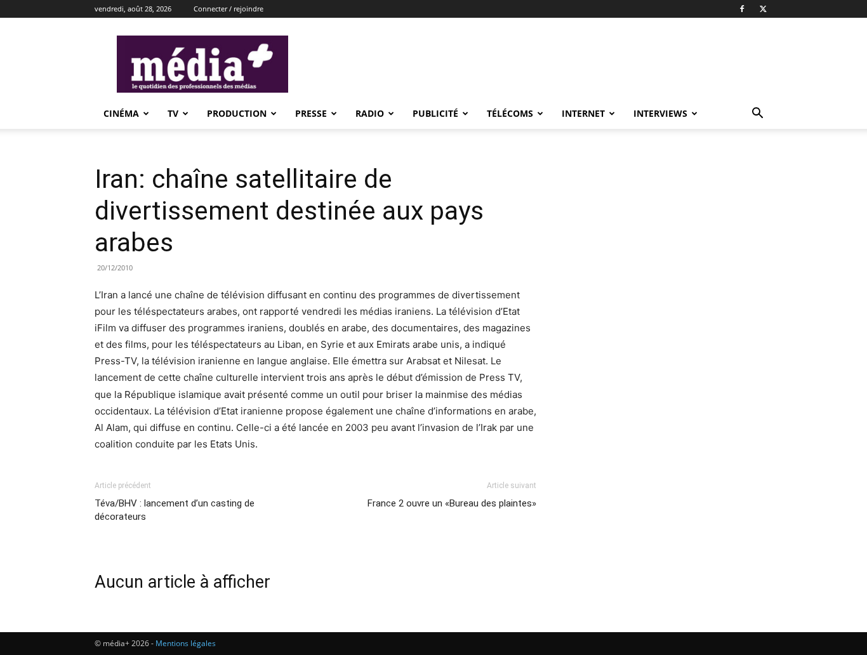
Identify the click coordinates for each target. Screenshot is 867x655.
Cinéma (121, 113)
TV (173, 113)
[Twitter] (762, 9)
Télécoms (510, 113)
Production (237, 113)
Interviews (660, 113)
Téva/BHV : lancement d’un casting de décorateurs (175, 510)
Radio (369, 113)
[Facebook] (741, 9)
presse (311, 113)
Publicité (435, 113)
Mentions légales (186, 643)
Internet (583, 113)
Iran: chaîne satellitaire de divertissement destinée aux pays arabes (289, 211)
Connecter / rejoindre (228, 8)
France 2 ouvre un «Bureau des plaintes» (451, 503)
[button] (757, 115)
